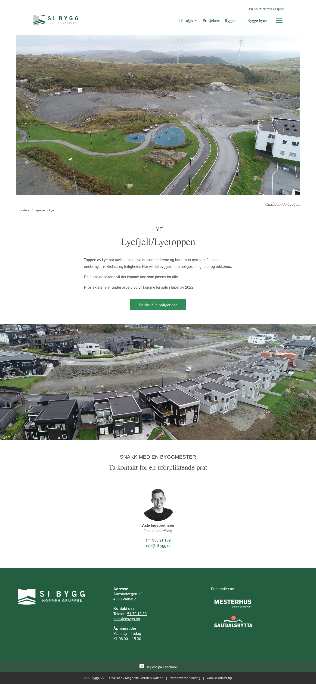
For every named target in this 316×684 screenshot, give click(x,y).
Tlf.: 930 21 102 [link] (158, 540)
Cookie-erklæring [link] (219, 678)
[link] (56, 20)
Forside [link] (21, 210)
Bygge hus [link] (233, 20)
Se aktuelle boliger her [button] (158, 304)
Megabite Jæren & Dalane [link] (144, 678)
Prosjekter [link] (211, 20)
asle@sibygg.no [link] (158, 546)
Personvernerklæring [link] (185, 678)
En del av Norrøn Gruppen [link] (266, 8)
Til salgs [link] (186, 20)
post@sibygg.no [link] (126, 619)
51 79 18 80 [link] (137, 614)
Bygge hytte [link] (257, 20)
